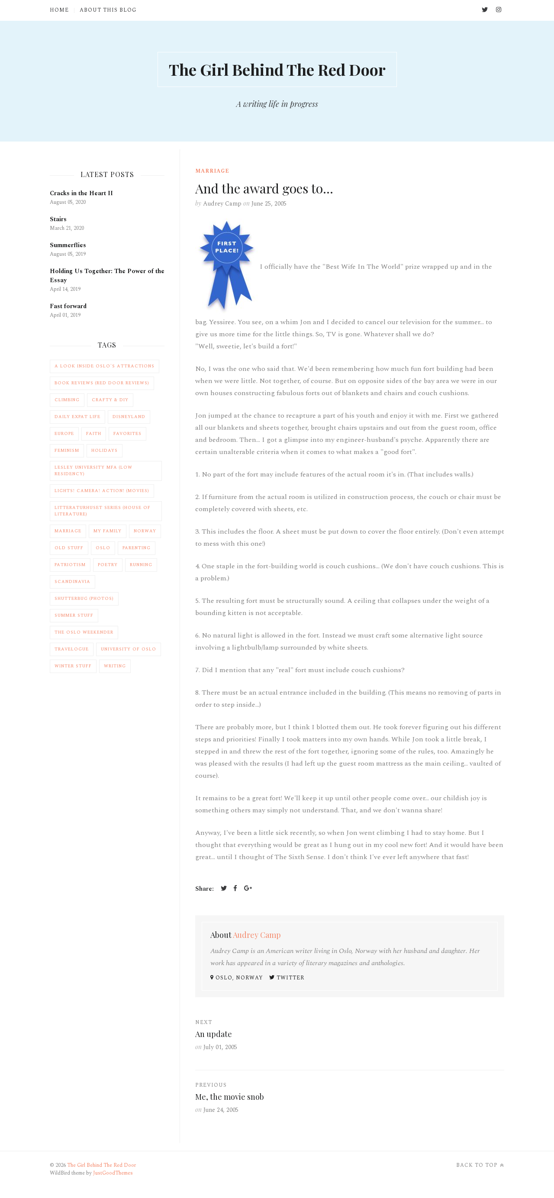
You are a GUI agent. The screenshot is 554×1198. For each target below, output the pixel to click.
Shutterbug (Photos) (84, 598)
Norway (145, 531)
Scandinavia (72, 581)
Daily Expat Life (77, 416)
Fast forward (68, 306)
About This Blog (108, 10)
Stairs (58, 219)
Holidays (104, 450)
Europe (64, 433)
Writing (115, 666)
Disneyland (129, 416)
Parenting (136, 547)
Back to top (477, 1165)
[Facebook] (235, 889)
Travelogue (72, 649)
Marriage (212, 171)
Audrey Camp (222, 203)
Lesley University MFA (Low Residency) (93, 470)
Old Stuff (69, 547)
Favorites (127, 433)
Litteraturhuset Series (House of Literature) (103, 511)
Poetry (108, 564)
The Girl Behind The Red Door (277, 69)
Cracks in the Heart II (81, 193)
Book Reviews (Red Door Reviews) (102, 383)
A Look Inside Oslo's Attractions (105, 366)
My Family (107, 531)
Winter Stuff (73, 666)
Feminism (67, 450)
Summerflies (68, 245)
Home (59, 10)
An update (213, 1034)
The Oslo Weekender (84, 632)
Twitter (289, 978)
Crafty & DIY (110, 399)
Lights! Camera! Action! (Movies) (102, 490)
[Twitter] (224, 889)
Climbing (67, 399)
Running (141, 564)
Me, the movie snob (229, 1097)
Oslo (103, 547)
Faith (93, 433)
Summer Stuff (74, 615)
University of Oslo (128, 649)
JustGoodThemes (113, 1173)
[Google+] (248, 889)
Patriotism (70, 564)
